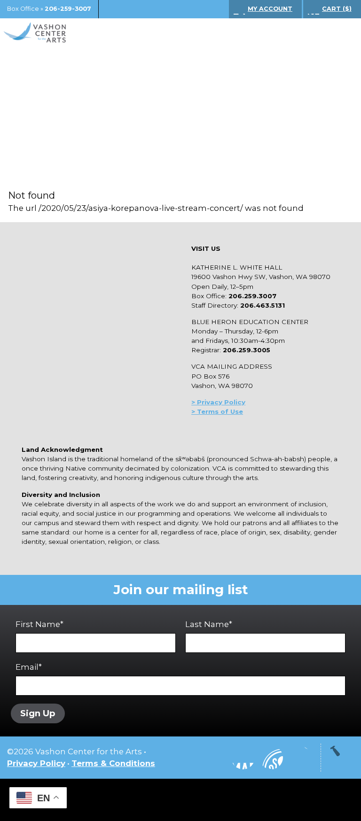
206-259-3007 (68, 8)
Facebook (243, 757)
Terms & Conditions (113, 763)
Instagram (215, 757)
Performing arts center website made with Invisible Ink (180, 800)
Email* (29, 667)
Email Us (299, 757)
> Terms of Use (217, 411)
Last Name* (208, 624)
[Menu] (340, 33)
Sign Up (37, 713)
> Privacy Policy (218, 402)
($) (337, 8)
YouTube (271, 757)
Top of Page (342, 757)
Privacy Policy (36, 763)
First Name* (39, 624)
